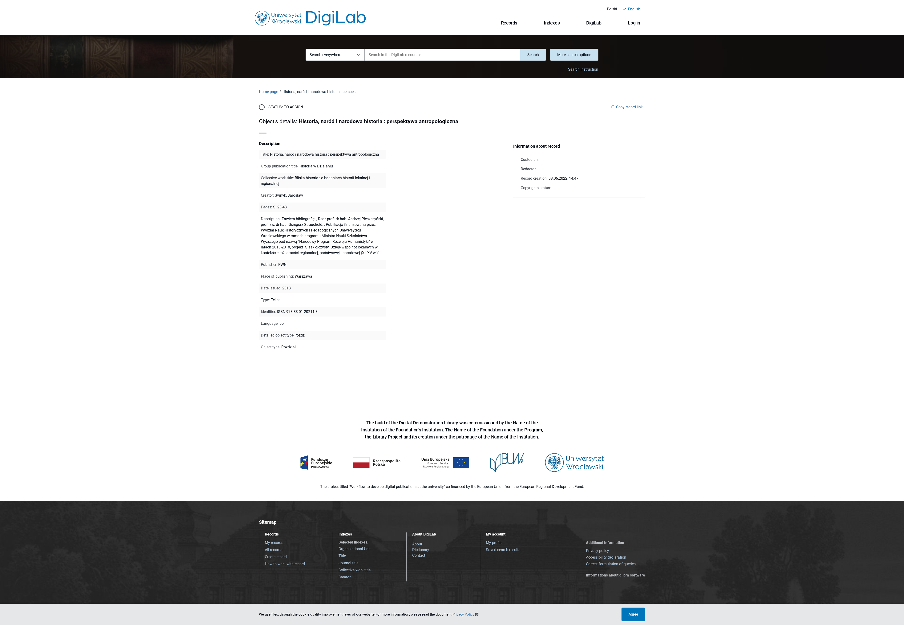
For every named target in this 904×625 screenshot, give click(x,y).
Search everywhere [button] (325, 55)
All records (273, 550)
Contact (418, 555)
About (417, 544)
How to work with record (285, 564)
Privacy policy (597, 550)
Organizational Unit (355, 549)
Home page (268, 91)
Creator (345, 577)
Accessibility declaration (606, 557)
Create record (276, 557)
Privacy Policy (463, 614)
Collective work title (355, 570)
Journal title (348, 563)
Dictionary (420, 550)
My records (274, 542)
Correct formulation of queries (611, 564)
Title (342, 556)
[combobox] (442, 55)
